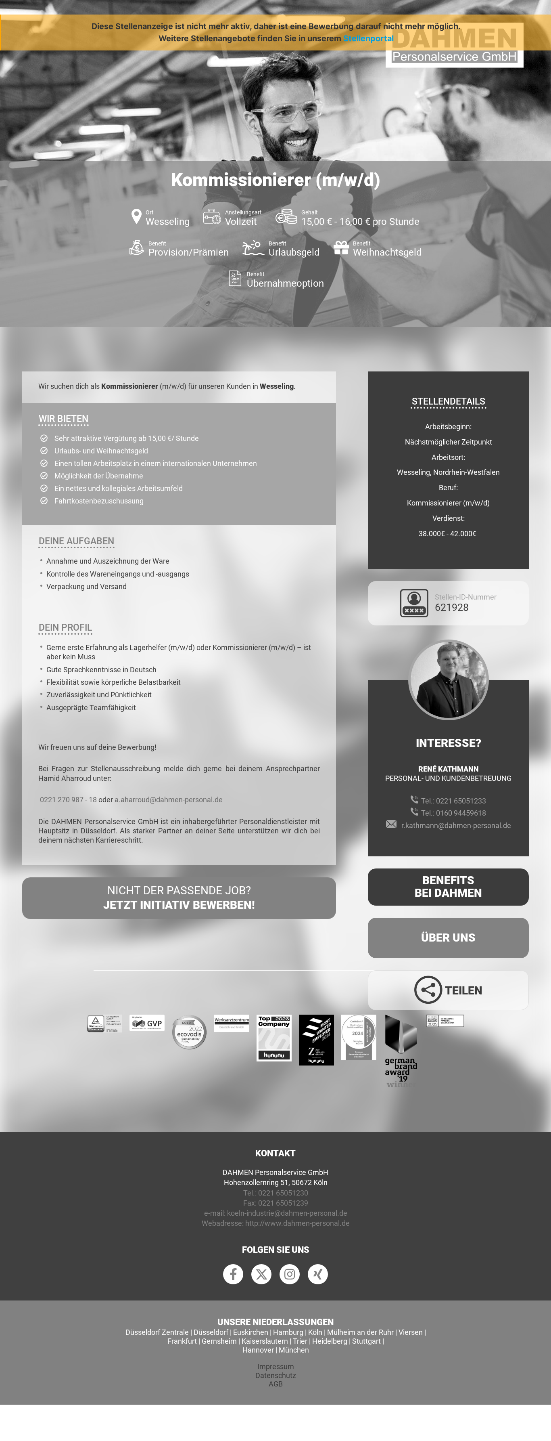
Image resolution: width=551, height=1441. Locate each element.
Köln (315, 1332)
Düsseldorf (211, 1332)
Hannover (258, 1350)
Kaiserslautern (265, 1341)
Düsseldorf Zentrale (157, 1332)
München (294, 1350)
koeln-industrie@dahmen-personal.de (287, 1213)
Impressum (275, 1366)
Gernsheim (219, 1341)
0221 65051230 (283, 1193)
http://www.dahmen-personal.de (297, 1223)
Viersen (411, 1332)
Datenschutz (275, 1375)
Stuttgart (366, 1341)
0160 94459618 (461, 813)
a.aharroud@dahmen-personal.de (169, 799)
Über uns (448, 937)
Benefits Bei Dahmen (448, 887)
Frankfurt (182, 1341)
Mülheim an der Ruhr (360, 1332)
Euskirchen (250, 1332)
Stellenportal (368, 38)
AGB (276, 1384)
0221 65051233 (461, 801)
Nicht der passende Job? (179, 898)
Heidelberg (329, 1341)
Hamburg (288, 1332)
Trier (300, 1341)
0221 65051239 (283, 1203)
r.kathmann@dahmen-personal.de (456, 825)
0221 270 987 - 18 (68, 799)
